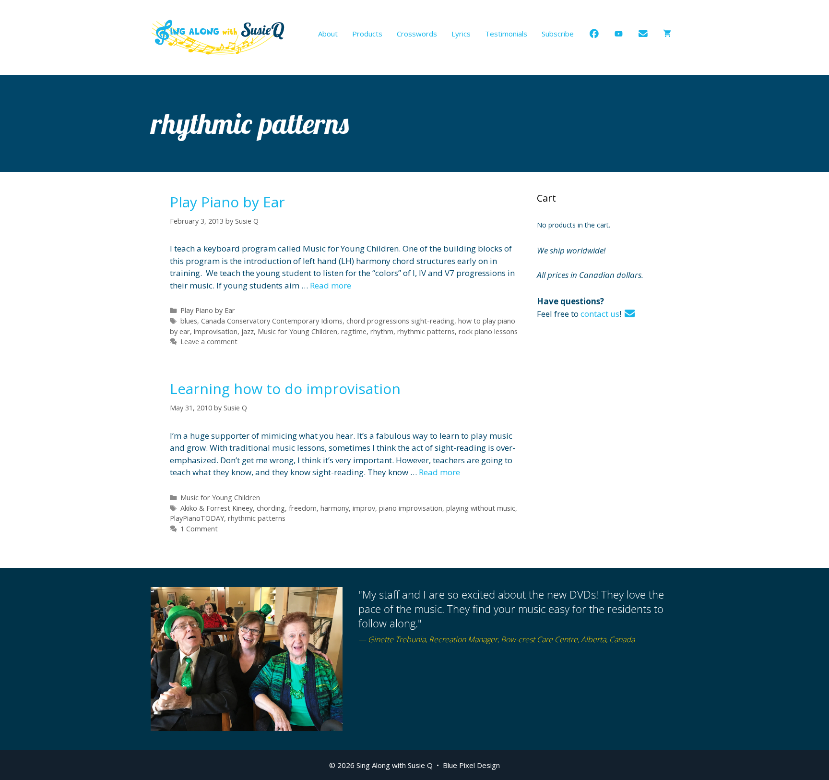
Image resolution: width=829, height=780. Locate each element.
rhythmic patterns (426, 331)
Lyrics (461, 33)
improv (364, 508)
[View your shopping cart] (667, 33)
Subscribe (558, 33)
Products (367, 33)
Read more (330, 285)
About (328, 33)
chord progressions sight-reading (400, 320)
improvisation (215, 331)
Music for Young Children (297, 331)
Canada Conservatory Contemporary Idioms (272, 320)
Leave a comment (208, 341)
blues (188, 320)
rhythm (381, 331)
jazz (247, 331)
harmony (334, 508)
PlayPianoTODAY (197, 518)
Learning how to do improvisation (285, 388)
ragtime (354, 331)
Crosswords (417, 33)
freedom (303, 508)
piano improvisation (410, 508)
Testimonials (506, 33)
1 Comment (199, 528)
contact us (599, 313)
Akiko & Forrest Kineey (216, 508)
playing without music (480, 508)
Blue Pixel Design (471, 765)
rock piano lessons (488, 331)
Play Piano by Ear (227, 202)
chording (271, 508)
